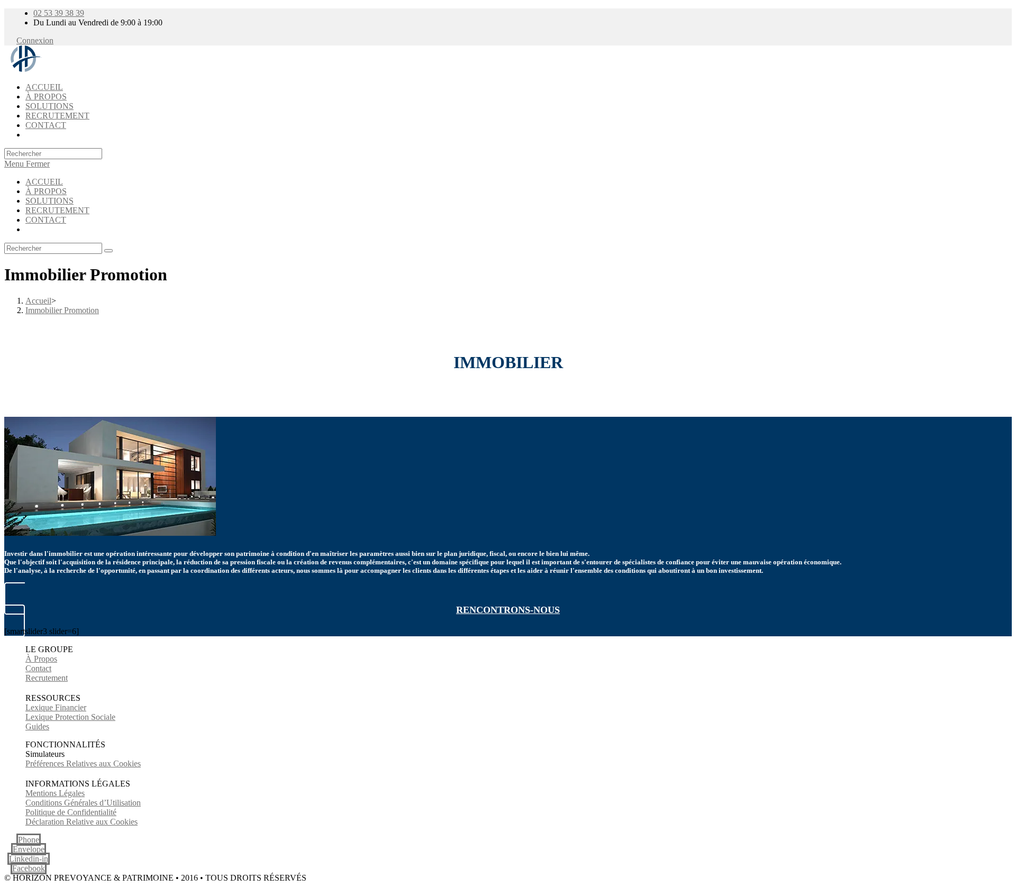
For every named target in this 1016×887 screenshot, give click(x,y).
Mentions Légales (55, 793)
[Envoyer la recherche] (108, 250)
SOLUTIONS (49, 200)
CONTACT (45, 219)
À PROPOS (46, 191)
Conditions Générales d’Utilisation (83, 802)
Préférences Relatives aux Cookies (83, 763)
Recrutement (46, 677)
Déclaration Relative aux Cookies (81, 821)
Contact (38, 668)
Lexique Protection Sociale (70, 716)
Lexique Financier (55, 707)
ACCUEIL (44, 181)
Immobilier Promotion (62, 310)
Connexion (34, 40)
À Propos (41, 658)
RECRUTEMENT (57, 210)
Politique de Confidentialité (70, 812)
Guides (37, 726)
